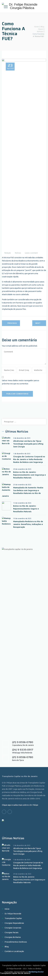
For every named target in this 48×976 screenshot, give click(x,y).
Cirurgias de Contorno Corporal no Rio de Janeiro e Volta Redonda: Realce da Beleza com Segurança (29, 459)
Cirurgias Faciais (11, 932)
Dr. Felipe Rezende (13, 914)
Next (37, 323)
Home (36, 26)
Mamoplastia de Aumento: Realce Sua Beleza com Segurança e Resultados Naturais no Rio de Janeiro (22, 491)
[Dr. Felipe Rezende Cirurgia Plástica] (23, 6)
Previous (12, 323)
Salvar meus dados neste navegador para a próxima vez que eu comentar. (20, 382)
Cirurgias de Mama (13, 937)
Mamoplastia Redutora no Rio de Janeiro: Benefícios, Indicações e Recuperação (28, 524)
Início (7, 909)
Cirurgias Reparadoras (14, 923)
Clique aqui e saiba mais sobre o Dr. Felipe (20, 805)
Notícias (18, 253)
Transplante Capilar (13, 918)
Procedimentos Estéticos (16, 942)
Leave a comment (31, 253)
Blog (7, 946)
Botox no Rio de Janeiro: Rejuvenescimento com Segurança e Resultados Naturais (29, 475)
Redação (7, 253)
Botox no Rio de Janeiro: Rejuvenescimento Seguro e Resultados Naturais (26, 509)
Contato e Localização (14, 951)
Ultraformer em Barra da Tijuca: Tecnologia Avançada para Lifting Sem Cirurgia (28, 444)
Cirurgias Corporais (13, 928)
